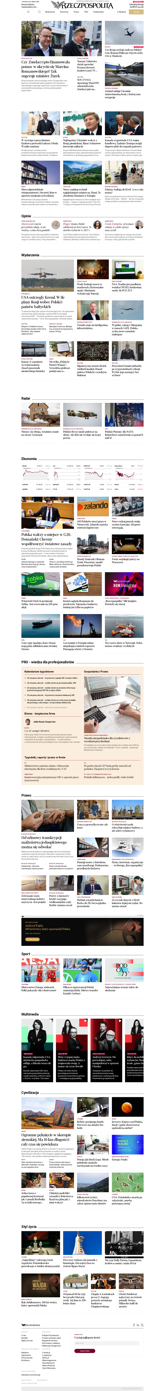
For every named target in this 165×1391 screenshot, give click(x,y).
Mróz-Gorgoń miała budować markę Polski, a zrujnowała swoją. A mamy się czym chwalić (71, 1061)
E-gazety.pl (46, 1355)
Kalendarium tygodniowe (39, 671)
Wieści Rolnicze (48, 1366)
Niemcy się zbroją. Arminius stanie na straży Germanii (40, 433)
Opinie (26, 216)
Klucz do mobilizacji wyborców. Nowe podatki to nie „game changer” (140, 1060)
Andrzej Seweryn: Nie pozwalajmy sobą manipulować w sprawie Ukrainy (105, 1061)
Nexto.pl (45, 1358)
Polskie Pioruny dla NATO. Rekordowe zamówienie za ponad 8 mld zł (124, 435)
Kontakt (24, 1338)
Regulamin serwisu (49, 1341)
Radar (25, 398)
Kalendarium (42, 1380)
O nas (23, 1335)
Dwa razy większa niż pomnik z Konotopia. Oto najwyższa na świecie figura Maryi (80, 1263)
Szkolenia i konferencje (30, 1375)
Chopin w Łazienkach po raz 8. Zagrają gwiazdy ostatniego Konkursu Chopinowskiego (102, 1300)
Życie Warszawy (49, 1368)
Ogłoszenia (26, 1355)
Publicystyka (98, 12)
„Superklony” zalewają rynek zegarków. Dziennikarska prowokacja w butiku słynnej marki (40, 1263)
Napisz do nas (27, 1341)
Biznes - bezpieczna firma (39, 713)
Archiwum (25, 1360)
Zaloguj (136, 12)
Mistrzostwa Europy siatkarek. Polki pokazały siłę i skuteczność (38, 989)
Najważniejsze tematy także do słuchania (121, 989)
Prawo (76, 12)
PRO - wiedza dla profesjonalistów (47, 662)
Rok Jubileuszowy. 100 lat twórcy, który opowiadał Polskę (39, 1304)
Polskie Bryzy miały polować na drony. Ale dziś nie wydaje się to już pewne (82, 435)
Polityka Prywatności (50, 1335)
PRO (86, 12)
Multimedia (30, 1014)
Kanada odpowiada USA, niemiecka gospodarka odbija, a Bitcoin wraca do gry (37, 1061)
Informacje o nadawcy (51, 1343)
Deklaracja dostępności (51, 1346)
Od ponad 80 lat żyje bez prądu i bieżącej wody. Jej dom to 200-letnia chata (75, 1299)
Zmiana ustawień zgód (51, 1338)
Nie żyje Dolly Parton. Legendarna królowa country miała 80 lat (123, 1262)
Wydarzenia (50, 12)
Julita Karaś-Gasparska (44, 722)
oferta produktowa (29, 1383)
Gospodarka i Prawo (96, 671)
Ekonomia (64, 12)
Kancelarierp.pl (48, 1363)
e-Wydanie (121, 12)
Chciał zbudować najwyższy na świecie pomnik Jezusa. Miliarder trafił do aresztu (130, 1300)
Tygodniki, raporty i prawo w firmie (44, 757)
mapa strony (26, 1380)
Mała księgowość (49, 1360)
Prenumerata (26, 1358)
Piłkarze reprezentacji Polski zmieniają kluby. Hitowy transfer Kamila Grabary (80, 990)
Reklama (25, 1353)
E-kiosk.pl (46, 1353)
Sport (25, 954)
